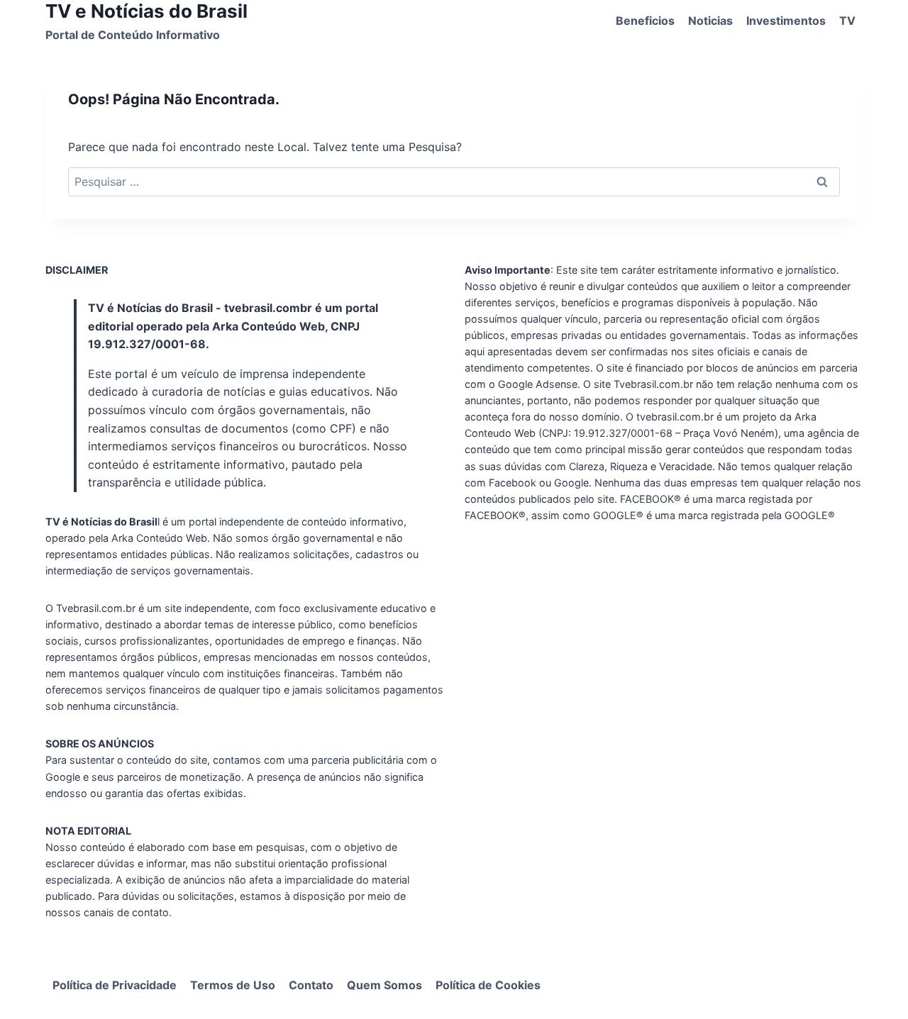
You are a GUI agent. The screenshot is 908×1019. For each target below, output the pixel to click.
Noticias (710, 20)
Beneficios (645, 20)
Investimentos (786, 20)
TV (847, 20)
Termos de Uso (232, 985)
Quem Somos (384, 985)
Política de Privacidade (114, 985)
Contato (311, 985)
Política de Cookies (488, 985)
